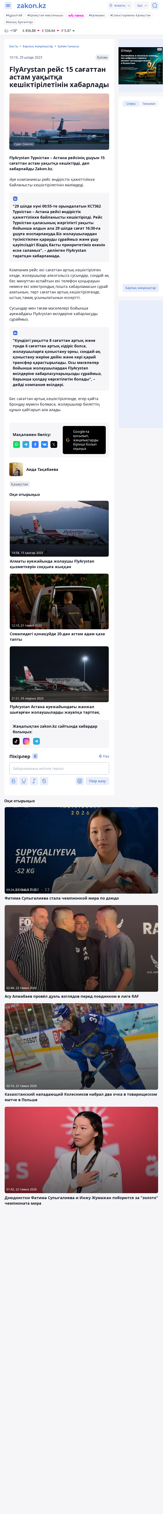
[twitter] (54, 444)
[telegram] (26, 444)
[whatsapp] (16, 444)
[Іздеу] (155, 5)
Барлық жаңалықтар (38, 46)
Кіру (106, 756)
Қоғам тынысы (68, 46)
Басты (13, 46)
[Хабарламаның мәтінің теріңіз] (59, 768)
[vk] (44, 444)
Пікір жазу (97, 781)
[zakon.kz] (31, 5)
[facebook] (35, 444)
